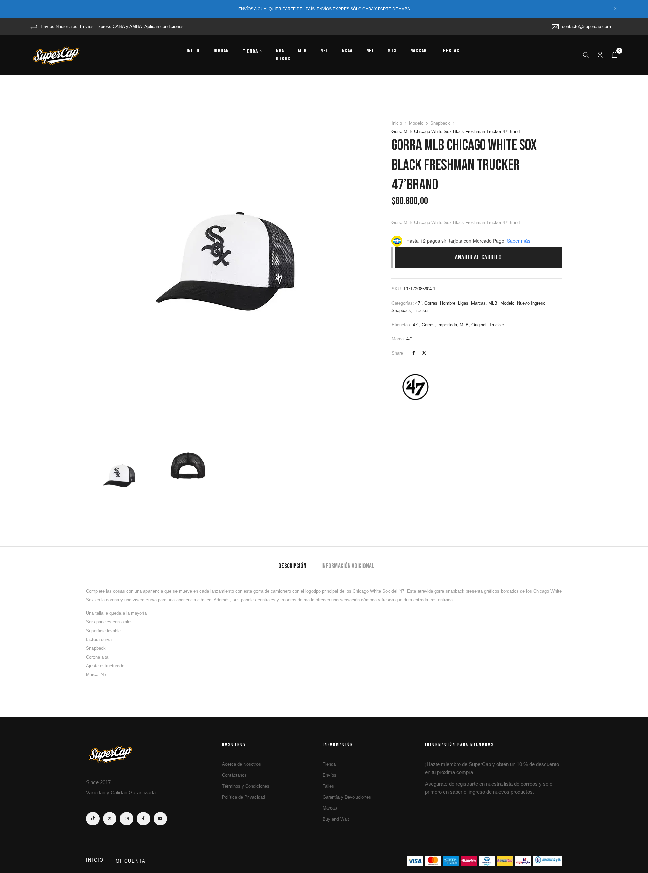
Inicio (397, 123)
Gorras (430, 303)
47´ (418, 303)
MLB (492, 303)
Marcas (478, 303)
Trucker (421, 310)
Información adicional (347, 566)
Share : (399, 353)
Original (478, 324)
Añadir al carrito (478, 257)
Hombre (447, 303)
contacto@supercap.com (586, 26)
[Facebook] (413, 353)
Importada (447, 324)
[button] (615, 55)
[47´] (417, 387)
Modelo (416, 123)
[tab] (292, 566)
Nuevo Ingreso (531, 303)
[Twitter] (424, 353)
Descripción (292, 566)
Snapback (440, 123)
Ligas (463, 303)
